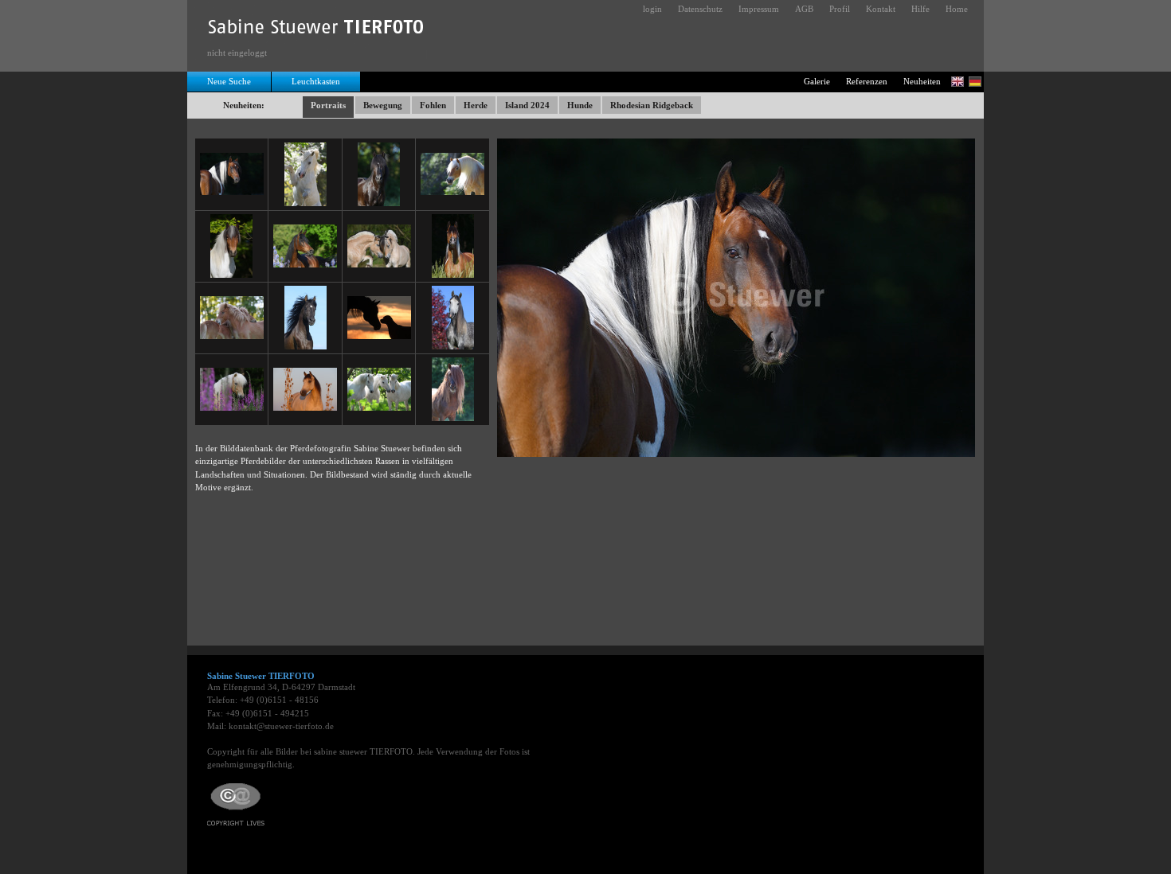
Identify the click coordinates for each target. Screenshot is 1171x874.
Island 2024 (527, 105)
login (652, 9)
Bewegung (382, 105)
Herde (476, 105)
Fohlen (433, 105)
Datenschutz (700, 9)
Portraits (328, 105)
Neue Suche (229, 81)
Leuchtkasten (316, 81)
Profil (839, 9)
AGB (804, 9)
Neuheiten (922, 81)
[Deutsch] (975, 82)
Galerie (817, 81)
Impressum (758, 9)
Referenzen (866, 81)
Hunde (580, 105)
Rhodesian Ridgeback (651, 105)
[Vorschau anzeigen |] (232, 173)
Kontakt (880, 9)
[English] (957, 82)
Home (957, 9)
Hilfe (920, 9)
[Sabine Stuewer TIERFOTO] (316, 30)
